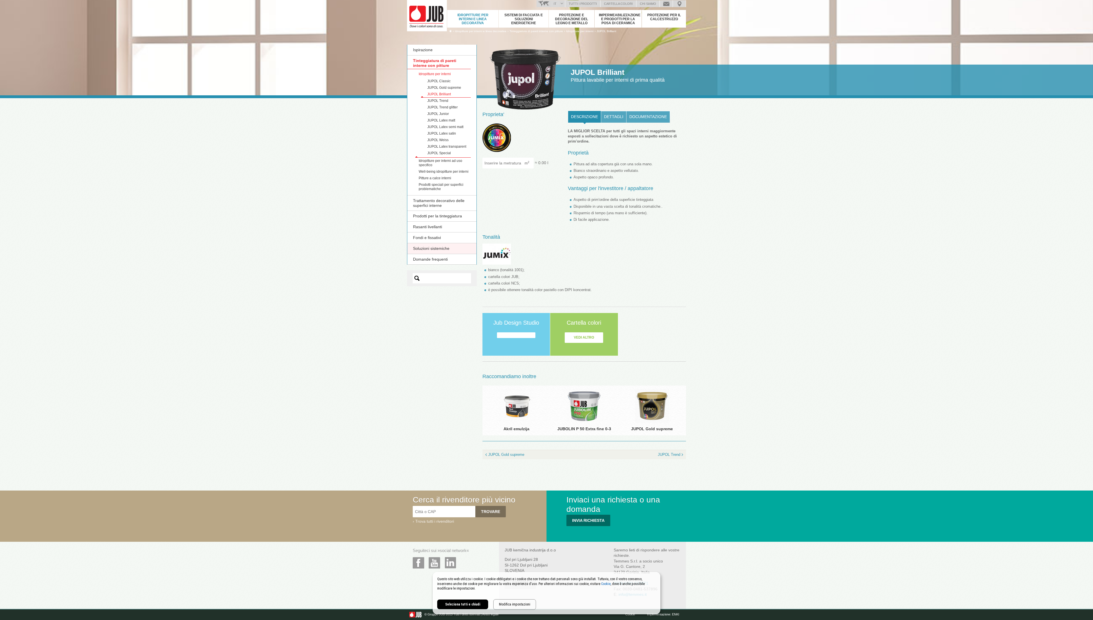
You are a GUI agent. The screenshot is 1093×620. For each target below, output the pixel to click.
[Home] (450, 31)
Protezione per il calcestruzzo (664, 17)
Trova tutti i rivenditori (434, 521)
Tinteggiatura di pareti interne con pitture (434, 63)
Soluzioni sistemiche (431, 248)
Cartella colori (618, 3)
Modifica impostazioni (514, 604)
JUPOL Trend (437, 101)
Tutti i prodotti (583, 3)
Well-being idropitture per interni (444, 172)
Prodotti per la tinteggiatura (437, 216)
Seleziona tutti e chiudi (462, 604)
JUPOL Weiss (438, 140)
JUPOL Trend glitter (442, 107)
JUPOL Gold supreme (444, 88)
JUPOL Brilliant (606, 31)
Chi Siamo (648, 3)
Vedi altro (584, 337)
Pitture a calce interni (435, 178)
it (555, 3)
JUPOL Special (439, 153)
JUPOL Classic (439, 81)
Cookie (630, 614)
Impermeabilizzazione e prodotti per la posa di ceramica (619, 19)
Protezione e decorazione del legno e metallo (571, 19)
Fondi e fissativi (427, 237)
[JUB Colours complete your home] (427, 15)
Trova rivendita (679, 3)
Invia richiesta (588, 520)
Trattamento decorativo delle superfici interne (439, 203)
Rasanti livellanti (427, 226)
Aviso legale (490, 614)
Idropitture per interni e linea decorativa (472, 19)
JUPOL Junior (438, 114)
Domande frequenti (430, 259)
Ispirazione (423, 50)
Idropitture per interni (435, 74)
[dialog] (546, 593)
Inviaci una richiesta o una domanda (666, 3)
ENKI (675, 614)
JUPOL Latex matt (441, 120)
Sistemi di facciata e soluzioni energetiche (523, 19)
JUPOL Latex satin (441, 133)
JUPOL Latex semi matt (445, 127)
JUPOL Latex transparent (446, 147)
